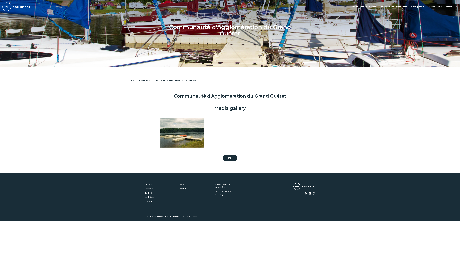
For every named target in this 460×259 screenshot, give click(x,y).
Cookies (194, 216)
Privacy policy (185, 216)
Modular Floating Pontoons (364, 7)
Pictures (431, 7)
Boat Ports (401, 7)
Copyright (148, 216)
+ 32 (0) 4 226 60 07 (225, 191)
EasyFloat (148, 193)
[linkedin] (309, 193)
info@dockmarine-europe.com (229, 195)
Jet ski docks (149, 197)
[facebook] (306, 193)
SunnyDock (149, 189)
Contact (448, 7)
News (440, 7)
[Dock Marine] (16, 6)
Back (230, 158)
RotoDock (148, 185)
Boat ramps (149, 201)
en (456, 7)
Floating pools (416, 7)
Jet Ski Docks (387, 7)
